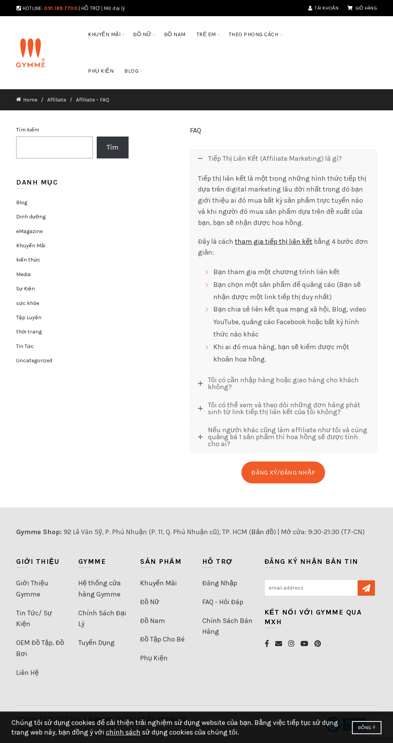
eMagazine (29, 231)
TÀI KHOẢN (327, 8)
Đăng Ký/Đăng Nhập (283, 472)
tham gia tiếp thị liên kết (273, 241)
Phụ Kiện (154, 658)
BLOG (131, 71)
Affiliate (56, 100)
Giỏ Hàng (366, 8)
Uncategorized (34, 360)
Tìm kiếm (27, 130)
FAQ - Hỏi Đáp (222, 602)
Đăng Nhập (219, 583)
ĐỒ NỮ (142, 34)
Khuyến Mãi (104, 34)
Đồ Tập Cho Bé (162, 639)
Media (23, 274)
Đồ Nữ (149, 602)
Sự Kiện (25, 288)
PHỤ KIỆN (101, 71)
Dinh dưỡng (31, 216)
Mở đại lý (114, 8)
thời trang (29, 331)
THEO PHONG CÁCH (254, 34)
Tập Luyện (28, 317)
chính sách (123, 732)
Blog (21, 202)
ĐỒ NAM (175, 34)
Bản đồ (262, 532)
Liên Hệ (27, 672)
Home (30, 100)
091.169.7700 (61, 8)
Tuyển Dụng (96, 642)
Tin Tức (25, 346)
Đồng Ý (366, 727)
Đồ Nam (152, 620)
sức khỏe (27, 303)
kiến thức (28, 260)
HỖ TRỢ (90, 8)
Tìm (113, 147)
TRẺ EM (206, 34)
